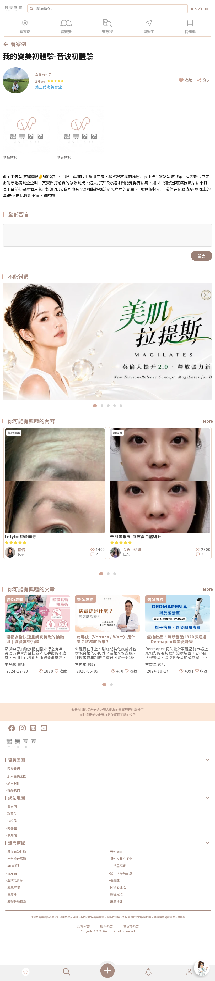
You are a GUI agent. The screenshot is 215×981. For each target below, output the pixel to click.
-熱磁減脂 (116, 894)
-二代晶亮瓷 (117, 865)
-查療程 (11, 820)
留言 (201, 256)
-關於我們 (13, 768)
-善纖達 (114, 880)
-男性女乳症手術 (120, 858)
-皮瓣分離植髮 (16, 901)
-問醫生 (11, 828)
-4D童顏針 (13, 865)
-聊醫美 (11, 813)
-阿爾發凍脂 (117, 887)
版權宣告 (83, 926)
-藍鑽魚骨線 (14, 880)
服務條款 (106, 926)
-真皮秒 (11, 894)
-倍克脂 (11, 873)
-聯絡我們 (13, 790)
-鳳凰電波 (13, 887)
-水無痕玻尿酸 (16, 858)
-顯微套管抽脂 (16, 851)
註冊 (204, 9)
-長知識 (11, 835)
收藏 (188, 79)
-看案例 (11, 806)
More (208, 421)
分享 (206, 79)
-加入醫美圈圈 (16, 776)
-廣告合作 (13, 783)
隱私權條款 (131, 926)
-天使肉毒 (116, 851)
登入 (194, 9)
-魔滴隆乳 (116, 901)
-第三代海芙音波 (120, 873)
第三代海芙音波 (48, 87)
